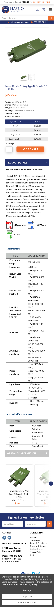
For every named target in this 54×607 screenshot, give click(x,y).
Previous (6, 483)
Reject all (27, 596)
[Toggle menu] (50, 9)
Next (50, 483)
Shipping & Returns (38, 546)
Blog (32, 555)
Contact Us (35, 540)
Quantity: (9, 143)
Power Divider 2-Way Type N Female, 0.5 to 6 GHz (19, 494)
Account (33, 537)
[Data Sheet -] (31, 77)
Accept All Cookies (27, 602)
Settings (27, 590)
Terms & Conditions (38, 543)
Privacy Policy (36, 552)
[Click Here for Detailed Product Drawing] (9, 225)
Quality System (36, 549)
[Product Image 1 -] (23, 77)
